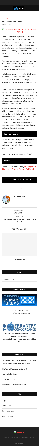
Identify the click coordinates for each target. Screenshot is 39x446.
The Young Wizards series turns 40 (14, 369)
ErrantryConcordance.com (21, 339)
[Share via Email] (30, 189)
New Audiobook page (10, 374)
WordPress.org (7, 416)
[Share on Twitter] (26, 189)
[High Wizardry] (19, 244)
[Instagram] (22, 2)
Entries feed (6, 406)
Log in (4, 400)
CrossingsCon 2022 (8, 379)
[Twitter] (19, 2)
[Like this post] (22, 189)
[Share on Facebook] (24, 189)
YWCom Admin (18, 196)
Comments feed (8, 411)
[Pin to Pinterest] (28, 189)
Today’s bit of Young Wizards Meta (14, 385)
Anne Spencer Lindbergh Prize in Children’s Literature (19, 168)
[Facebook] (16, 2)
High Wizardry (19, 259)
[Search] (37, 8)
